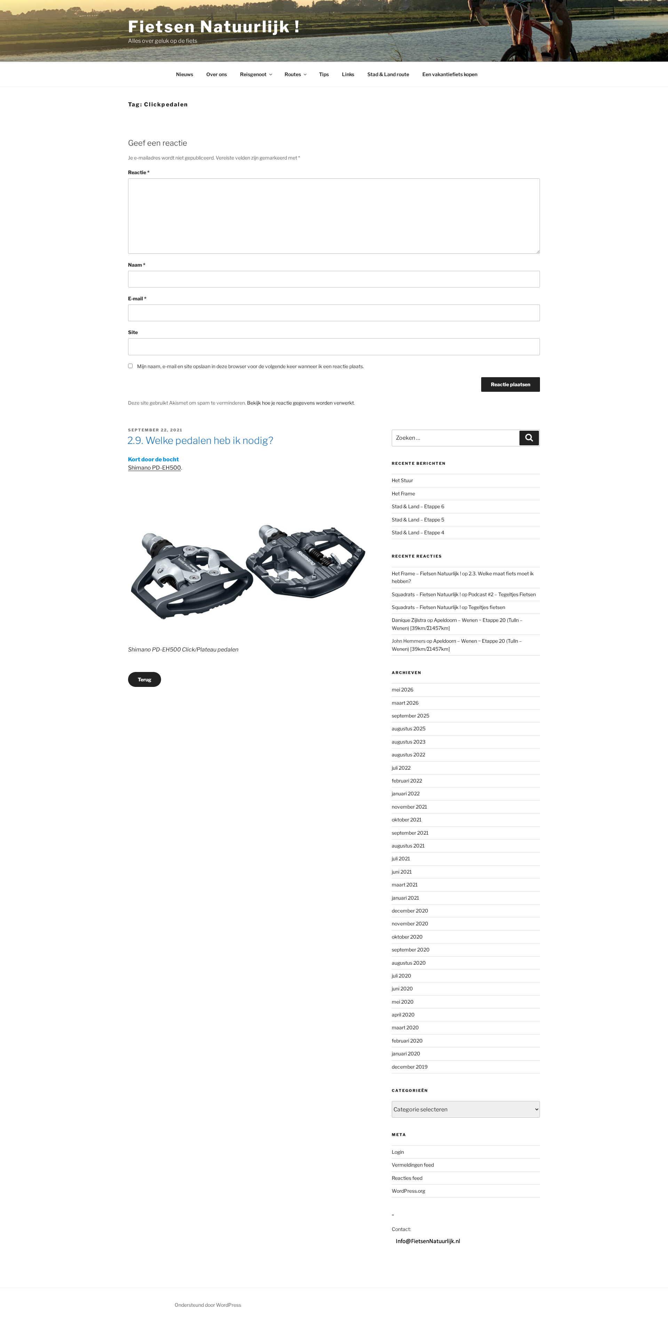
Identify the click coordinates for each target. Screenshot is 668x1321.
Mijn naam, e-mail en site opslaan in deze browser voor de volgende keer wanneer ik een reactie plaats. (250, 366)
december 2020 (410, 911)
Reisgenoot (253, 74)
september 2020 (411, 950)
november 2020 (410, 923)
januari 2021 (405, 898)
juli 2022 (401, 768)
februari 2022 (407, 781)
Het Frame (403, 493)
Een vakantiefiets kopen (449, 74)
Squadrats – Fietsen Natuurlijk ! (426, 594)
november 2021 (409, 807)
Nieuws (184, 74)
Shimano (139, 467)
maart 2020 (405, 1027)
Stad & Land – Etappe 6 (418, 506)
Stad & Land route (388, 74)
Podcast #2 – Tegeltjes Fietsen (502, 594)
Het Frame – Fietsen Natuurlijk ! (426, 573)
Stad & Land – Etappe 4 (418, 532)
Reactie (139, 172)
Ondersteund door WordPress (208, 1305)
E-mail (137, 298)
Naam (136, 265)
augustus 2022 (408, 754)
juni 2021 (402, 872)
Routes (293, 74)
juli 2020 (401, 976)
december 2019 (410, 1067)
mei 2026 (402, 689)
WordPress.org (408, 1191)
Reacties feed (407, 1178)
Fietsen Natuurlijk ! (214, 26)
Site (133, 332)
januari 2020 (406, 1053)
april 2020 (403, 1015)
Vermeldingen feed (413, 1165)
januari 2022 (406, 793)
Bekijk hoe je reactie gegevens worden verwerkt (300, 403)
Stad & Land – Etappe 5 (418, 519)
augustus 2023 (409, 742)
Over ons (216, 74)
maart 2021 (405, 885)
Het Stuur (402, 480)
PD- (157, 467)
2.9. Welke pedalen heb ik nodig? (200, 440)
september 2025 (410, 716)
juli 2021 (401, 858)
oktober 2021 (407, 819)
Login (398, 1152)
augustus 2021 (408, 846)
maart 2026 (405, 703)
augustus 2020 (409, 963)
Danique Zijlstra (409, 620)
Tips (324, 74)
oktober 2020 (407, 937)
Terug (144, 679)
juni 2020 (402, 988)
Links (348, 74)
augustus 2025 (409, 728)
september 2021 (410, 833)
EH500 (171, 467)
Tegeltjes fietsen (486, 607)
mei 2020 (403, 1002)
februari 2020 (407, 1041)
